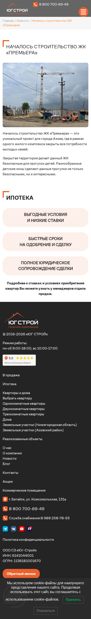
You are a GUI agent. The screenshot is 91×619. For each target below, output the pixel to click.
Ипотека (9, 384)
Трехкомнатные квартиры (23, 414)
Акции (8, 481)
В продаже (11, 375)
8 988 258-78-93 (55, 518)
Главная (8, 21)
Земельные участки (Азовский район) (33, 430)
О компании (12, 453)
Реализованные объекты (22, 439)
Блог (6, 463)
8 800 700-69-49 (53, 4)
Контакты (10, 472)
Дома (7, 419)
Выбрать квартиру (17, 398)
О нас (7, 447)
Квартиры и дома (16, 393)
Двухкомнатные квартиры (24, 408)
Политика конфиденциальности (28, 539)
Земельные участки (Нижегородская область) (40, 424)
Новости (23, 21)
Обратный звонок (21, 573)
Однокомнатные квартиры (24, 403)
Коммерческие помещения (24, 490)
